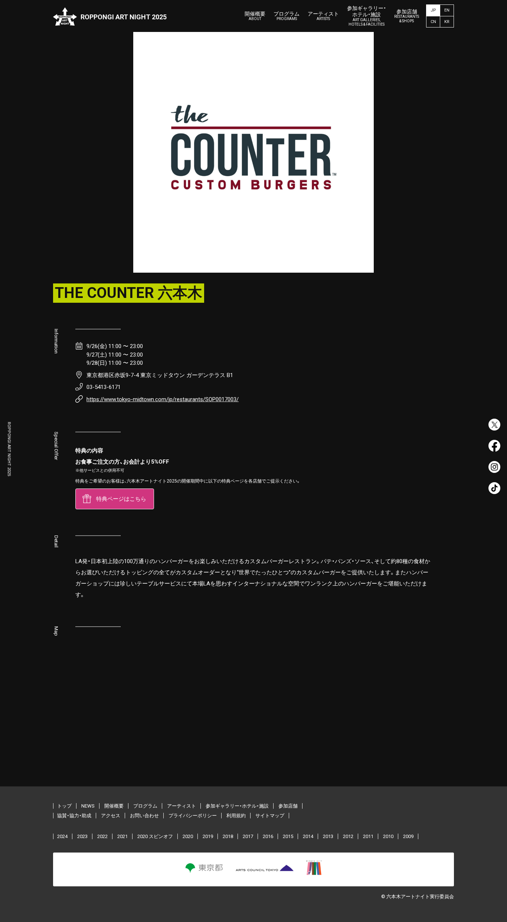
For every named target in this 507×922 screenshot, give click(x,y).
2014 (308, 836)
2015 (288, 836)
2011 (368, 836)
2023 (82, 836)
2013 (328, 836)
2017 (248, 836)
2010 (388, 836)
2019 (208, 836)
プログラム (287, 16)
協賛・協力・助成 (74, 815)
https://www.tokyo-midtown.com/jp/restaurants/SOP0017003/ (162, 399)
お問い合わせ (144, 815)
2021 (122, 836)
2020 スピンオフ (155, 836)
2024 (62, 836)
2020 (188, 836)
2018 (228, 836)
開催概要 (255, 16)
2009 (408, 836)
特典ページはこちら (121, 499)
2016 (268, 836)
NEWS (88, 806)
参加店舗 (406, 16)
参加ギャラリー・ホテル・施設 (366, 15)
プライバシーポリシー (193, 815)
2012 (348, 836)
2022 (102, 836)
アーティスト (323, 16)
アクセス (110, 815)
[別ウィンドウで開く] (494, 425)
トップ (64, 806)
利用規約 (236, 815)
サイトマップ (269, 815)
